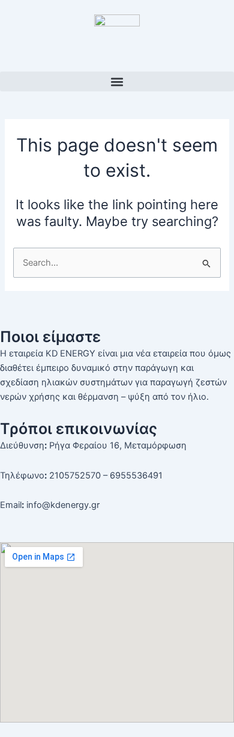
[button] (117, 81)
